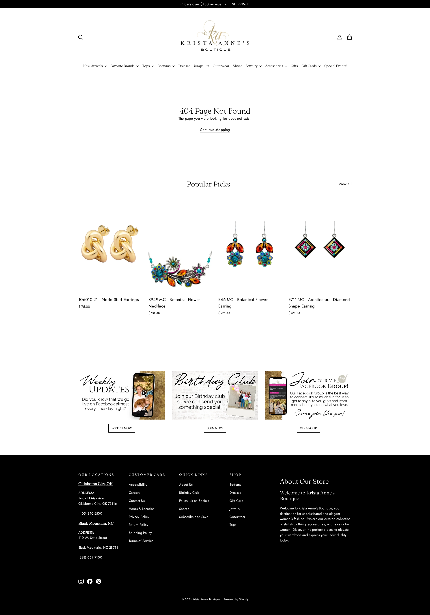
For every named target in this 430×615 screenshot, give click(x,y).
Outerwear (221, 66)
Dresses (235, 492)
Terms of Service (141, 540)
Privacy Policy (139, 516)
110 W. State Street (92, 537)
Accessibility (138, 484)
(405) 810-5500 (90, 513)
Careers (134, 492)
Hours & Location (142, 508)
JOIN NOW (215, 428)
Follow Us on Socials (194, 500)
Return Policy (138, 524)
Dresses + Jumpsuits (193, 66)
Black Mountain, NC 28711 (98, 547)
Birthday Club (189, 492)
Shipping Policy (140, 532)
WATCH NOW (122, 428)
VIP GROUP (308, 428)
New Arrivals (93, 66)
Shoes (237, 66)
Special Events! (335, 66)
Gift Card (236, 500)
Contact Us (137, 500)
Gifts (294, 66)
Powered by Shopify (236, 599)
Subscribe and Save (193, 516)
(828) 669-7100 (90, 557)
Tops (146, 66)
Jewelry (252, 66)
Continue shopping (215, 129)
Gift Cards (309, 66)
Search (184, 508)
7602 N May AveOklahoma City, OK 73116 (97, 501)
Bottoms (164, 66)
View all (345, 183)
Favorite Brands (122, 66)
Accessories (274, 66)
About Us (186, 484)
